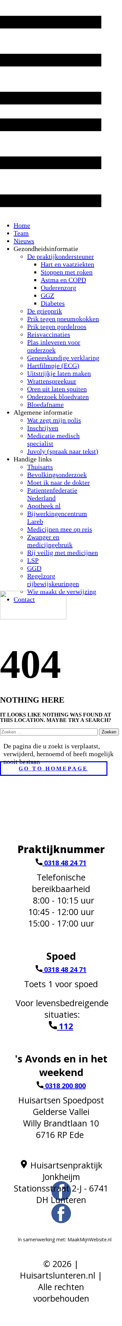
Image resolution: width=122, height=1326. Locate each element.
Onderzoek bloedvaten (58, 396)
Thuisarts (40, 467)
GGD (34, 568)
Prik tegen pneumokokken (63, 319)
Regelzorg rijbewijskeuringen (53, 579)
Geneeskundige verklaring (63, 357)
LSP (33, 560)
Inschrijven (42, 428)
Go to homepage (53, 768)
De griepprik (44, 311)
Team (21, 233)
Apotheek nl (44, 506)
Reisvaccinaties (48, 334)
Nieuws (24, 241)
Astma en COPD (63, 280)
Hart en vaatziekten (67, 264)
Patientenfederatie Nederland (52, 494)
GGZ (47, 295)
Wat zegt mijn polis (54, 420)
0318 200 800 (64, 1085)
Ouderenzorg (58, 287)
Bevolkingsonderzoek (57, 474)
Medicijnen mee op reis (59, 529)
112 (65, 1026)
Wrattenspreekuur (51, 381)
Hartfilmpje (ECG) (53, 365)
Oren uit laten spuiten (57, 389)
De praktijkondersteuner (60, 256)
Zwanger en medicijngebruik (50, 540)
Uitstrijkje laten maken (59, 373)
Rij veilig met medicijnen (62, 552)
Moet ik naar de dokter (58, 482)
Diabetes (53, 303)
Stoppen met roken (67, 272)
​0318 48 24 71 (64, 862)
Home (22, 225)
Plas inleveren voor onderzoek (53, 346)
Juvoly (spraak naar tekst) (62, 451)
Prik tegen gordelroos (56, 326)
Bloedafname (45, 404)
